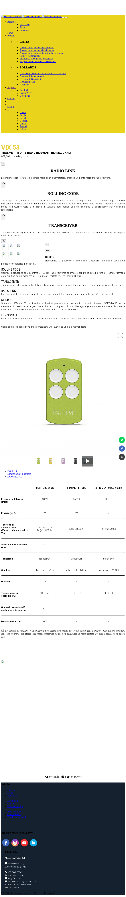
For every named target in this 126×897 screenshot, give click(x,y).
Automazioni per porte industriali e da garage (41, 53)
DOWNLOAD (14, 476)
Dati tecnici (12, 471)
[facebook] (6, 842)
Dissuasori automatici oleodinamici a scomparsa (43, 73)
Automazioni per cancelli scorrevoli (37, 47)
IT (8, 109)
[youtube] (24, 842)
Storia (22, 27)
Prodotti (11, 35)
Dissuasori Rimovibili (30, 79)
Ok (3, 183)
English (23, 115)
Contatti (11, 98)
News (10, 33)
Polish (23, 129)
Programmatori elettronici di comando (38, 61)
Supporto (11, 87)
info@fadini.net (14, 878)
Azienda (11, 21)
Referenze (25, 30)
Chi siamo (25, 24)
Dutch (23, 112)
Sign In (10, 107)
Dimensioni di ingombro (19, 474)
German (24, 120)
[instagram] (15, 842)
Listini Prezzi (26, 93)
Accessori (24, 84)
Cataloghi (24, 90)
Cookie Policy (14, 814)
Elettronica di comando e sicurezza (36, 58)
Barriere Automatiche (30, 56)
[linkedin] (33, 842)
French (23, 118)
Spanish (23, 126)
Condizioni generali (16, 817)
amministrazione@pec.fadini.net (22, 881)
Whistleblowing (15, 806)
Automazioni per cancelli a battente (37, 50)
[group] (63, 393)
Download (25, 95)
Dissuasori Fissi (27, 82)
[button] (122, 440)
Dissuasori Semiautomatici (32, 76)
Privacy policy (14, 811)
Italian (23, 123)
